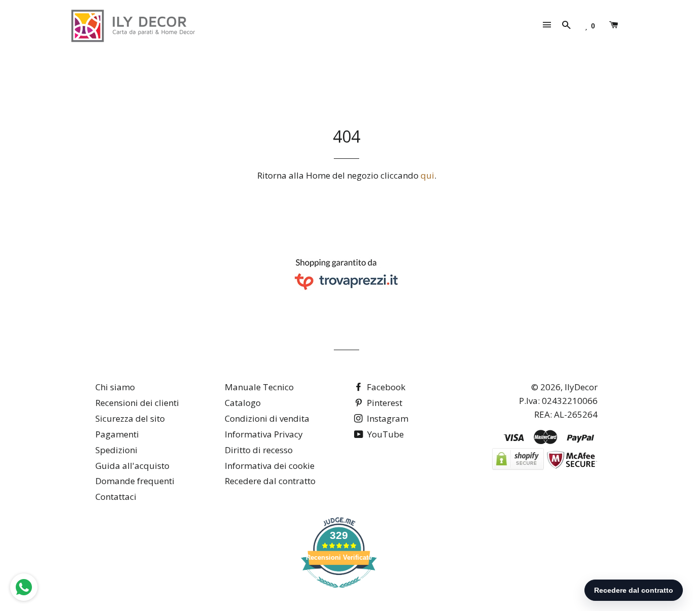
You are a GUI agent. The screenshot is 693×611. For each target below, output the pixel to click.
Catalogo (243, 403)
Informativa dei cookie (270, 465)
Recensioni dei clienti (137, 403)
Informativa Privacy (264, 434)
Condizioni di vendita (267, 418)
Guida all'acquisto (132, 465)
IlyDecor (581, 387)
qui (427, 175)
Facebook (385, 387)
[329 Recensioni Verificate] (339, 592)
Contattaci (115, 496)
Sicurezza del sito (130, 418)
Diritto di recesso (259, 450)
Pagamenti (117, 434)
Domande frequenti (135, 481)
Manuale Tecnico (259, 387)
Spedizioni (116, 450)
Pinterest (383, 403)
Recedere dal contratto (270, 481)
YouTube (384, 434)
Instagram (386, 418)
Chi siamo (115, 387)
